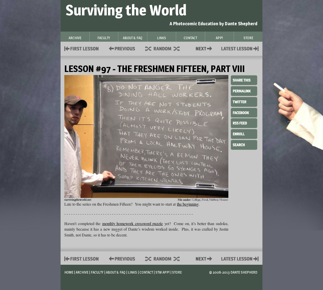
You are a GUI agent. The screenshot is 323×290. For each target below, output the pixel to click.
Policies (121, 48)
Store (177, 272)
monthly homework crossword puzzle (132, 223)
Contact (205, 48)
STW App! (162, 272)
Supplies (165, 48)
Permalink (244, 91)
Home (68, 272)
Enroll (244, 133)
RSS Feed (244, 122)
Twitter (244, 101)
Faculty (97, 272)
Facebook (244, 112)
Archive (82, 272)
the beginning (188, 204)
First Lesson (82, 48)
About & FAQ (115, 272)
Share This (244, 80)
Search (244, 144)
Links (132, 272)
